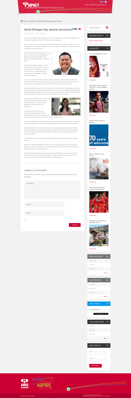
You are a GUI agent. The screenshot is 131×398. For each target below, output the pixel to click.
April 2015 (92, 334)
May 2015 (92, 330)
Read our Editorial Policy (96, 40)
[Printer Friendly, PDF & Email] (80, 29)
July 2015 (92, 292)
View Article (92, 80)
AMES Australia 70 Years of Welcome (97, 121)
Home (24, 21)
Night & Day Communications (102, 396)
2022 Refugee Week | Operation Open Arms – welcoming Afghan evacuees (98, 87)
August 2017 (92, 260)
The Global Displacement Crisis (98, 54)
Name (91, 351)
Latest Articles (32, 21)
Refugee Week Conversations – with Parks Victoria (98, 221)
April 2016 (92, 284)
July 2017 (92, 264)
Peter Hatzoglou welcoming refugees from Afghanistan (96, 188)
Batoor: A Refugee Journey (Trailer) (96, 155)
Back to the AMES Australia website (96, 4)
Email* (91, 358)
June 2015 (92, 326)
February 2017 (93, 269)
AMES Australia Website (27, 396)
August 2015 (92, 288)
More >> (106, 273)
